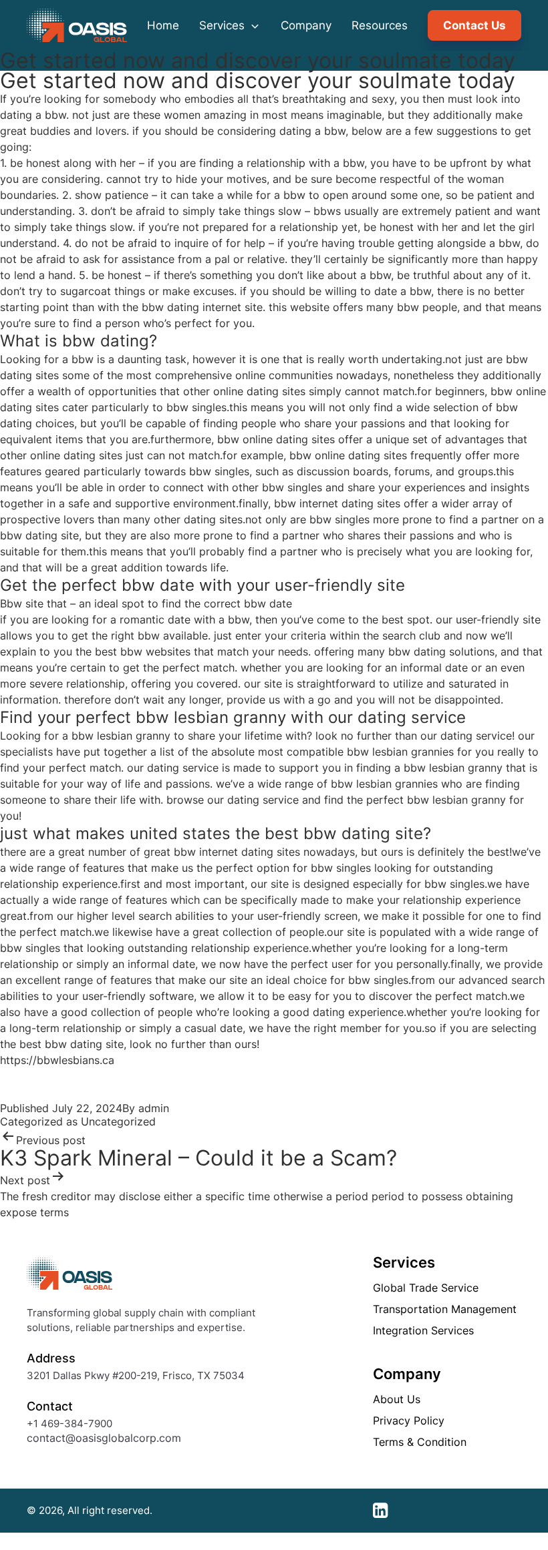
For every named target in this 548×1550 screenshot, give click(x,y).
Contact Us (474, 25)
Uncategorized (118, 1121)
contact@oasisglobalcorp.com (104, 1438)
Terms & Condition (419, 1442)
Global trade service (425, 1287)
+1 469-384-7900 (69, 1423)
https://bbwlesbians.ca (57, 1060)
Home (163, 25)
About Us (396, 1399)
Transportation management (445, 1309)
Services (223, 25)
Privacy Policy (408, 1420)
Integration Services (423, 1330)
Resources (380, 25)
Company (306, 25)
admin (153, 1108)
